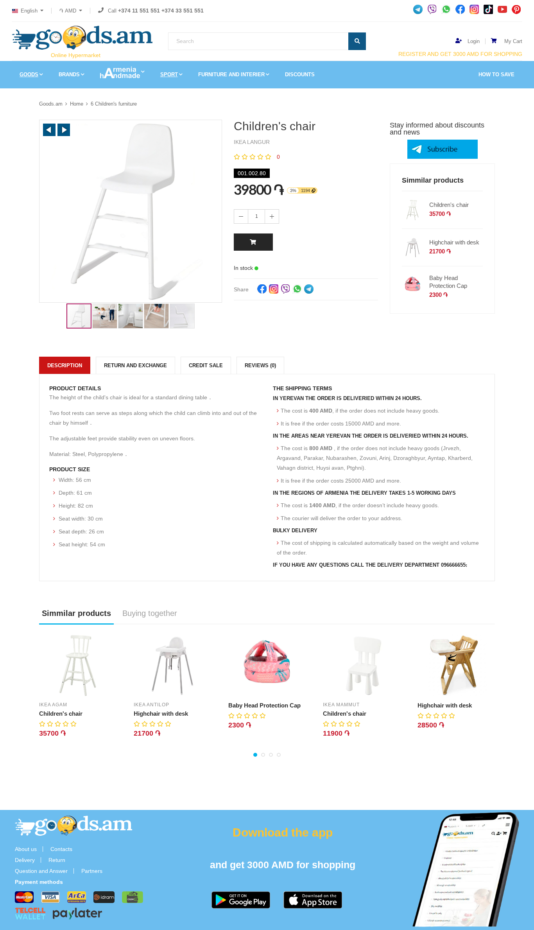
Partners (91, 871)
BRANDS (69, 74)
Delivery (25, 860)
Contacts (61, 849)
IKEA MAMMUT (341, 704)
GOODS (29, 74)
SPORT (169, 74)
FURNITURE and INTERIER (231, 74)
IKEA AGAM (53, 704)
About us (26, 849)
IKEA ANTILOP (151, 704)
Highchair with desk (454, 242)
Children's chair (449, 204)
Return (56, 860)
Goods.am (51, 104)
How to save (496, 74)
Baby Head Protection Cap (448, 282)
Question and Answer (41, 871)
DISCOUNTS (300, 74)
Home (76, 104)
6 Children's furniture (114, 104)
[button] (49, 130)
